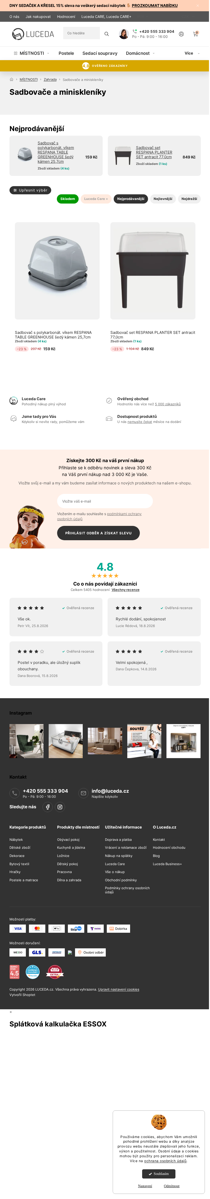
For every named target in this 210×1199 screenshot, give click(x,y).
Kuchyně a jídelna (71, 848)
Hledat (107, 34)
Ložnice (63, 856)
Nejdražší (189, 199)
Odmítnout (172, 1186)
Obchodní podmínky (121, 880)
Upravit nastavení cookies (118, 989)
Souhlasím (161, 1174)
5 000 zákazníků (168, 404)
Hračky (14, 872)
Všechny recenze (126, 590)
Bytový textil (19, 864)
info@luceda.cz (110, 791)
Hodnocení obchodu (169, 848)
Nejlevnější (163, 199)
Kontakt (159, 840)
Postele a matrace (23, 880)
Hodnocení (66, 16)
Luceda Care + (96, 199)
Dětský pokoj (67, 864)
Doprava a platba (118, 840)
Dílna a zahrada (69, 880)
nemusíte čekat (140, 422)
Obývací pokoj (68, 840)
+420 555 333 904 (45, 791)
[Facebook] (48, 807)
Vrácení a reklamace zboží (125, 848)
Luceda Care (115, 864)
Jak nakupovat (38, 16)
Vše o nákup (115, 872)
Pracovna (64, 872)
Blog (156, 856)
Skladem (67, 199)
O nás (14, 16)
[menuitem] (31, 53)
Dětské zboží (19, 848)
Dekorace (17, 856)
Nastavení (145, 1186)
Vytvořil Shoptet (22, 995)
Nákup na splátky (118, 856)
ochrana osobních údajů (165, 1161)
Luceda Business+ (167, 864)
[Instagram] (60, 807)
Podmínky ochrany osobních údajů (127, 890)
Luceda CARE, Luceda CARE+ (106, 16)
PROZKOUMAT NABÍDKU (155, 5)
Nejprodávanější (130, 199)
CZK (186, 16)
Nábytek (16, 840)
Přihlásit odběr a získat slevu (98, 533)
